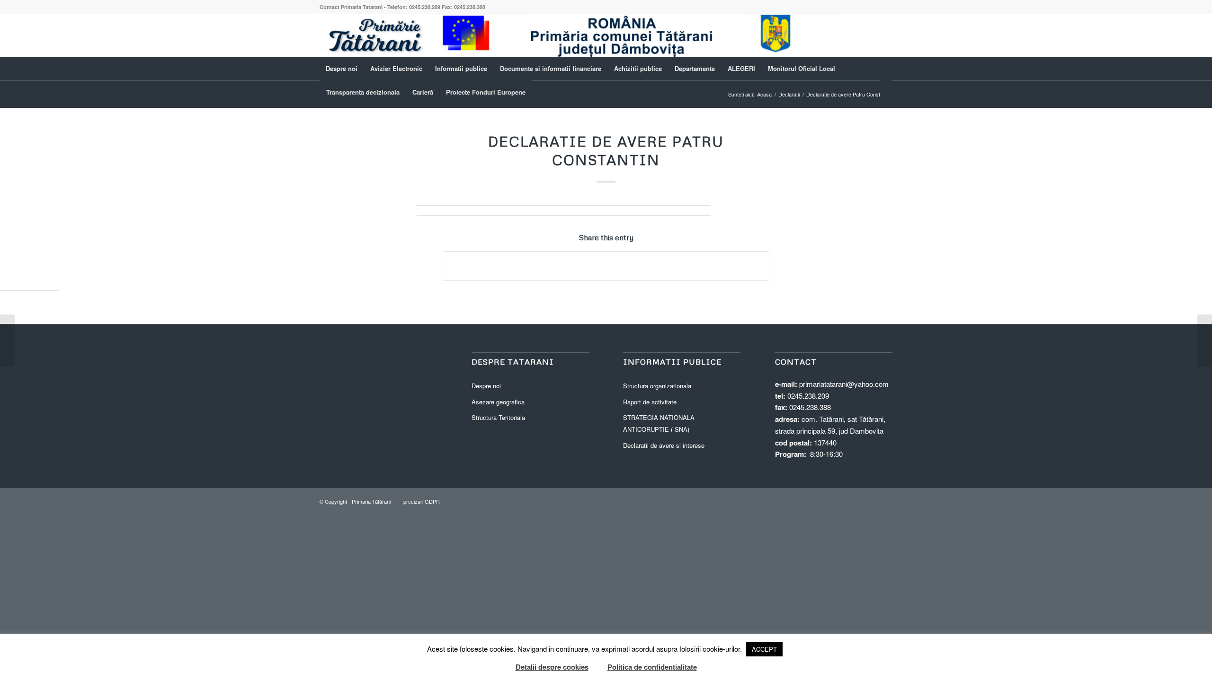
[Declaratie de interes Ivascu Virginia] (7, 340)
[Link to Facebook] (885, 35)
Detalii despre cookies (552, 667)
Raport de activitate (650, 401)
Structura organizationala (657, 385)
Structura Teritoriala (498, 417)
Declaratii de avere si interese (663, 445)
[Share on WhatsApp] (606, 266)
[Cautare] (886, 92)
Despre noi (486, 385)
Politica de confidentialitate (652, 667)
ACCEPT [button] (764, 649)
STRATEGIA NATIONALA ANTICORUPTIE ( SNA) (659, 423)
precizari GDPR (421, 501)
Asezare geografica (498, 401)
